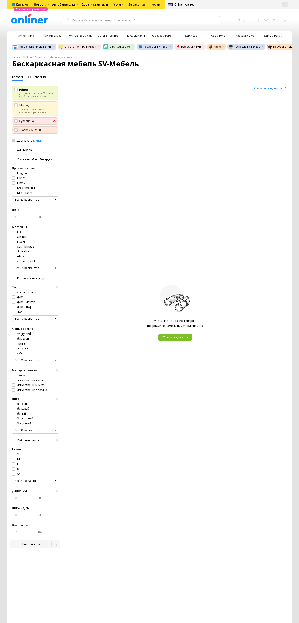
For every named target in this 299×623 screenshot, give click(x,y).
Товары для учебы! (156, 46)
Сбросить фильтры (175, 337)
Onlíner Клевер (184, 4)
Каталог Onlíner (22, 57)
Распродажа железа (247, 46)
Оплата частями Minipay (80, 46)
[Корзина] (284, 20)
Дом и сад (41, 57)
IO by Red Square (120, 46)
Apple (217, 46)
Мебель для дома (61, 57)
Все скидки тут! (191, 46)
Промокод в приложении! (35, 46)
